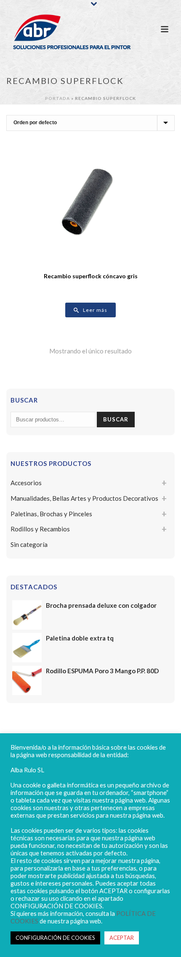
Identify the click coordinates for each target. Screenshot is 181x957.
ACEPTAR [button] (121, 937)
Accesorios (26, 482)
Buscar (115, 419)
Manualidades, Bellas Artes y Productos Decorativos (84, 498)
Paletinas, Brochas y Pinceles (51, 514)
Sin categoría (29, 544)
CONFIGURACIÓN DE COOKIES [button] (55, 937)
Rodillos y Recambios (40, 529)
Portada (57, 98)
